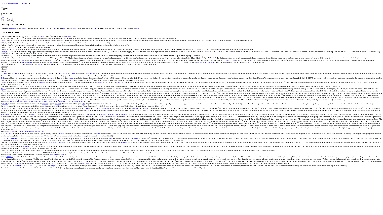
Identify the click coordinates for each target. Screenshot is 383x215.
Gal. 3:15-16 (243, 100)
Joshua (41, 101)
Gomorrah (21, 131)
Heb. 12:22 (282, 110)
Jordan (178, 168)
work (64, 28)
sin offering (26, 146)
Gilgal (32, 131)
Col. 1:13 (101, 166)
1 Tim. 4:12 (150, 56)
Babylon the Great (112, 114)
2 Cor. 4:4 (307, 104)
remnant (192, 168)
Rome (89, 114)
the (205, 62)
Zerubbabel (62, 101)
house (228, 60)
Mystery (103, 114)
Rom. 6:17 (57, 43)
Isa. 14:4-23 (191, 123)
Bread (98, 133)
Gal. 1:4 (49, 106)
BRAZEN (7, 138)
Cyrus (69, 101)
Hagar (73, 101)
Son (251, 60)
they (47, 28)
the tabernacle (336, 58)
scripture (40, 64)
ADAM (4, 73)
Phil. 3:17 (174, 52)
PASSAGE (19, 166)
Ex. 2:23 (171, 104)
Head (74, 73)
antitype (34, 58)
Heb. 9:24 (270, 58)
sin (70, 138)
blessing (107, 108)
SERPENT (14, 138)
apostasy (34, 114)
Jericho (27, 131)
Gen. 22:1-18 (191, 93)
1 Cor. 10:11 (65, 52)
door (128, 138)
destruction (85, 163)
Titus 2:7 (48, 49)
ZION (3, 108)
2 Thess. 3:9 (322, 52)
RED (31, 166)
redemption (52, 166)
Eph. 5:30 (114, 80)
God (233, 60)
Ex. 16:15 (185, 133)
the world (58, 104)
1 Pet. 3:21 (129, 58)
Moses (31, 101)
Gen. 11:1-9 (191, 117)
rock (51, 154)
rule (95, 28)
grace (86, 108)
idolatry (21, 114)
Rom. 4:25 (108, 100)
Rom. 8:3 (125, 140)
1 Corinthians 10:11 (124, 62)
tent (28, 108)
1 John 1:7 (102, 153)
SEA (34, 166)
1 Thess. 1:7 (248, 52)
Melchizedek (19, 101)
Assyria (37, 131)
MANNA (9, 133)
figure (3, 40)
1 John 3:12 (282, 86)
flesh (50, 78)
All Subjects (14, 3)
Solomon (55, 101)
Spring (61, 142)
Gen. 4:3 (232, 82)
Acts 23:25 (28, 47)
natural (118, 82)
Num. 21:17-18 (214, 142)
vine (62, 154)
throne (47, 108)
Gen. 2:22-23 (217, 78)
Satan (83, 104)
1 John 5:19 (130, 106)
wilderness (61, 133)
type (137, 28)
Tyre (42, 131)
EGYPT (5, 104)
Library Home (5, 3)
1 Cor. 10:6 (54, 56)
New (24, 28)
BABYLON (5, 114)
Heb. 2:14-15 (245, 166)
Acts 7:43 (65, 40)
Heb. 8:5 (171, 49)
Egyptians (45, 104)
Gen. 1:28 (180, 73)
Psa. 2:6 (186, 108)
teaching (199, 62)
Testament (13, 28)
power (99, 108)
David (50, 101)
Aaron (36, 101)
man (15, 73)
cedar (55, 154)
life (48, 138)
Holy (208, 62)
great (75, 28)
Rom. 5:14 (188, 40)
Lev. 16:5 (81, 146)
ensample (4, 52)
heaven (21, 60)
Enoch (12, 101)
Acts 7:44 (68, 45)
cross (110, 138)
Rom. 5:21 (180, 110)
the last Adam (62, 73)
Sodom (12, 131)
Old (8, 28)
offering (42, 82)
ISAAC (3, 89)
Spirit (212, 62)
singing (55, 142)
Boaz (45, 101)
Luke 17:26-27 (200, 163)
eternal (136, 138)
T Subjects (22, 3)
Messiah (135, 108)
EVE (2, 78)
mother (123, 114)
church (70, 78)
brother (99, 82)
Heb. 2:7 (61, 76)
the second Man (91, 73)
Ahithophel (79, 101)
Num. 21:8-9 (256, 138)
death (83, 138)
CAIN (3, 82)
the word (69, 36)
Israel (50, 142)
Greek (42, 36)
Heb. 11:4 (157, 86)
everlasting (124, 142)
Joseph (26, 101)
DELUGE (9, 157)
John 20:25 (98, 38)
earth (147, 108)
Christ (55, 28)
